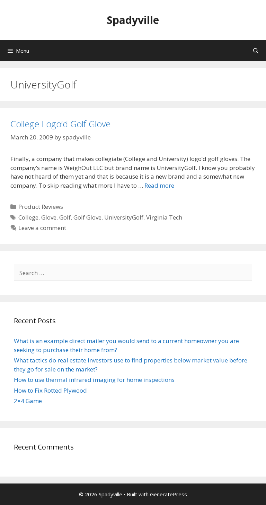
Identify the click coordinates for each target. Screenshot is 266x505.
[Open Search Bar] (256, 50)
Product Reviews (40, 207)
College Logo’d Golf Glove (60, 124)
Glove (48, 217)
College (28, 217)
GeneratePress (168, 494)
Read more (159, 185)
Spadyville (133, 20)
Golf (65, 217)
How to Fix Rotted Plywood (50, 390)
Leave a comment (42, 228)
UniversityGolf (123, 217)
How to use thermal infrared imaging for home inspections (94, 380)
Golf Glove (87, 217)
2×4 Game (28, 401)
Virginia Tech (164, 217)
